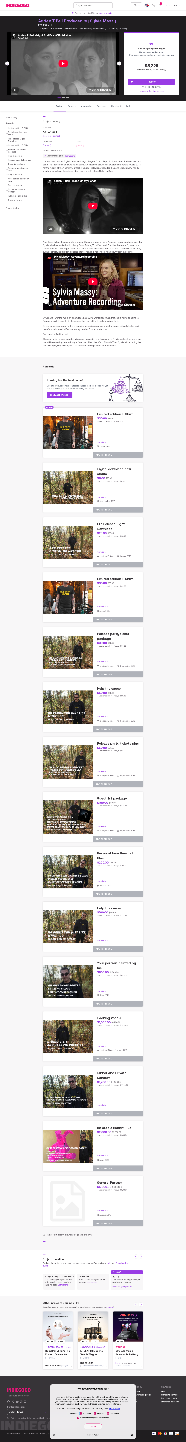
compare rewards (59, 395)
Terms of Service (30, 1433)
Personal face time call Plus (18, 169)
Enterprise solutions (170, 1402)
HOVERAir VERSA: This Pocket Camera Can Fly (58, 1354)
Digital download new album (18, 133)
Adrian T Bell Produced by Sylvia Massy (77, 21)
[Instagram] (21, 1401)
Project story (11, 117)
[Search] (76, 5)
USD (135, 5)
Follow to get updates (122, 1286)
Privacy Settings (47, 1433)
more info (47, 136)
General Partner (15, 200)
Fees (163, 1391)
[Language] (146, 5)
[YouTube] (17, 1401)
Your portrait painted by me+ (18, 180)
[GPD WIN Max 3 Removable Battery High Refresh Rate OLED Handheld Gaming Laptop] (128, 1326)
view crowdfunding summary (151, 91)
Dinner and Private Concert (16, 190)
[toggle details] (72, 1368)
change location (106, 13)
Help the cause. (15, 174)
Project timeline (12, 208)
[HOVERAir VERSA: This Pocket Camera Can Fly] (58, 1326)
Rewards (10, 123)
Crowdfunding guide (142, 1395)
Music (47, 146)
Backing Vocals (15, 185)
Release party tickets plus (19, 160)
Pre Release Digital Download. (16, 140)
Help (109, 1263)
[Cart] (153, 5)
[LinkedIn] (25, 1401)
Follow (151, 82)
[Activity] (160, 5)
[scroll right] (119, 63)
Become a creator (169, 1398)
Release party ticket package (17, 150)
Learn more (63, 1285)
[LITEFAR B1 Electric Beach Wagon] (93, 1326)
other (80, 146)
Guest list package (16, 164)
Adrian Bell (46, 25)
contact (56, 136)
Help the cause (15, 156)
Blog (135, 1398)
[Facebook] (8, 1401)
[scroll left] (7, 63)
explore (109, 1307)
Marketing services (169, 1395)
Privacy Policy (13, 1433)
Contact (136, 1391)
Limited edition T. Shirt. (18, 128)
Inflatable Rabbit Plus (17, 196)
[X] (12, 1401)
